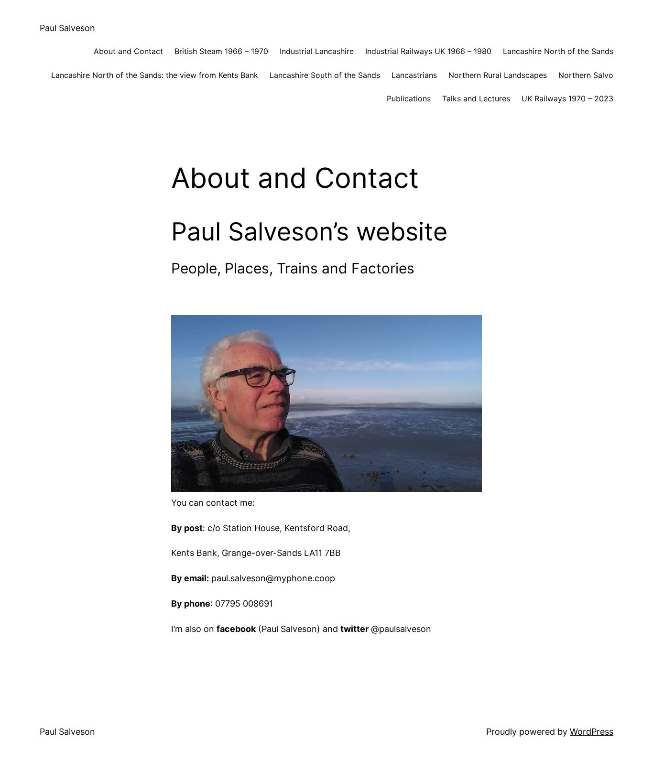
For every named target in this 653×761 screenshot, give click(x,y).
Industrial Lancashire (317, 51)
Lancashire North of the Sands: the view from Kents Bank (154, 75)
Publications (409, 98)
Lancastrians (414, 75)
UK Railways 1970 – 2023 (567, 98)
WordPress (591, 732)
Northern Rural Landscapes (497, 75)
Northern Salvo (585, 75)
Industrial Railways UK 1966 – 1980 (428, 51)
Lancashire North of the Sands (558, 51)
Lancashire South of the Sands (325, 75)
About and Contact (128, 51)
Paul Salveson (67, 28)
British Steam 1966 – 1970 (221, 51)
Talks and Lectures (476, 98)
